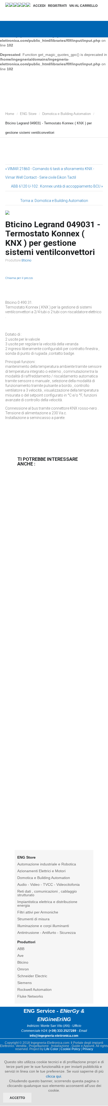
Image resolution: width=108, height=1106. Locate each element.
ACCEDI (39, 6)
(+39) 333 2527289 (62, 1031)
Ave (20, 955)
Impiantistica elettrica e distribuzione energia (47, 903)
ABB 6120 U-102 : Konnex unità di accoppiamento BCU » (57, 186)
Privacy (88, 1049)
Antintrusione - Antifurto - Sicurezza (46, 932)
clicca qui (53, 1076)
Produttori (26, 942)
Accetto (17, 1098)
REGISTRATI (57, 6)
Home (9, 114)
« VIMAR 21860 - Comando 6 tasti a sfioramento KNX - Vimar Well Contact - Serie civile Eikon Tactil (49, 173)
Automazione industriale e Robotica (46, 864)
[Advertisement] (54, 659)
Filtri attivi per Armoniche (37, 912)
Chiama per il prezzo (19, 278)
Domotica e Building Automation (66, 114)
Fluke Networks (30, 996)
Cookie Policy (70, 1049)
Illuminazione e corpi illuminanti (43, 926)
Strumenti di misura (33, 919)
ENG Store (28, 114)
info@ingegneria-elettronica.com (54, 1036)
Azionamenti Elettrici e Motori (41, 871)
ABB (20, 949)
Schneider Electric (32, 976)
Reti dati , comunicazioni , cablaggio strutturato (47, 893)
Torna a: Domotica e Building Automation (54, 201)
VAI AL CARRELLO (83, 6)
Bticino (26, 260)
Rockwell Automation (34, 989)
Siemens (24, 983)
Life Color (51, 1049)
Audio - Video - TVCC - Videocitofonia (48, 884)
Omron (23, 969)
